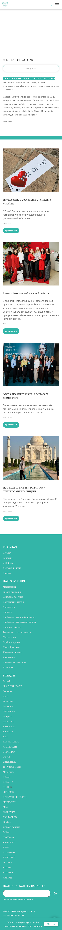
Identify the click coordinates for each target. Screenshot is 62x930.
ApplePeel (7, 877)
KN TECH (8, 731)
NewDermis (8, 837)
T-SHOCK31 (9, 726)
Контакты (8, 558)
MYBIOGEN (9, 802)
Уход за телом (9, 637)
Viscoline (7, 867)
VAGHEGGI (9, 842)
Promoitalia (8, 701)
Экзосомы (8, 667)
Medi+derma (9, 772)
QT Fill (6, 756)
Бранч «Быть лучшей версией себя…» (26, 293)
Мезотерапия (9, 587)
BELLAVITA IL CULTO (15, 797)
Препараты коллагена (13, 602)
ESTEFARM (9, 812)
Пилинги (7, 612)
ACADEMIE (9, 852)
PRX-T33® (8, 792)
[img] (5, 4)
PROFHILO (8, 862)
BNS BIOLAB (10, 817)
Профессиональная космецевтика (19, 622)
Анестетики (9, 657)
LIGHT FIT (8, 721)
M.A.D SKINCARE (12, 686)
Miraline (7, 822)
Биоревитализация (12, 592)
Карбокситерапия (11, 642)
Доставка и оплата (12, 568)
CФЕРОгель (9, 711)
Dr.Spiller (7, 716)
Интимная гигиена (12, 652)
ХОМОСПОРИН (11, 827)
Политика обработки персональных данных (18, 899)
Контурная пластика (13, 597)
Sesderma (7, 691)
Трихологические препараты (17, 632)
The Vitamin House (12, 767)
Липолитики (9, 607)
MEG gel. (7, 807)
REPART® (8, 782)
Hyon (5, 696)
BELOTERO (9, 857)
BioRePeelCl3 (9, 762)
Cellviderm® (9, 752)
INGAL (6, 777)
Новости (7, 573)
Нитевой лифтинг (12, 647)
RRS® (6, 847)
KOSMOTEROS (11, 741)
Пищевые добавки (12, 627)
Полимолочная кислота (14, 662)
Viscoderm (8, 872)
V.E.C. (6, 736)
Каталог (7, 553)
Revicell (6, 681)
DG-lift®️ (7, 787)
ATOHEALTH (10, 747)
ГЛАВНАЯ (10, 547)
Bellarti (6, 832)
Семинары (8, 563)
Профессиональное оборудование (19, 617)
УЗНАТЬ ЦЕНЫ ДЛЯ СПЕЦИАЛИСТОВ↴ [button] (29, 78)
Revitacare (8, 706)
